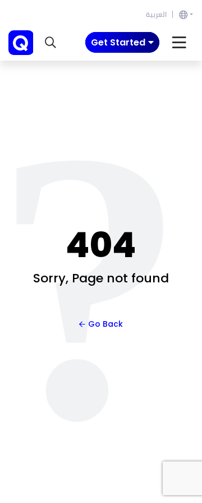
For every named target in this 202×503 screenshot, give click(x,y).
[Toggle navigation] (179, 42)
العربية (156, 14)
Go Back (105, 324)
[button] (50, 43)
